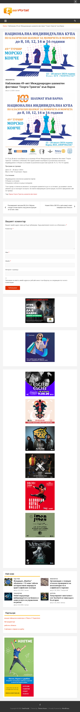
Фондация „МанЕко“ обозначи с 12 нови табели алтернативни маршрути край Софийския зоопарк (26, 584)
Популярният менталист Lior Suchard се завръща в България (61, 597)
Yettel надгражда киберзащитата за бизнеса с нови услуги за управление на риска (26, 598)
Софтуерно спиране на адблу (14, 629)
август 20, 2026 (55, 602)
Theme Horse (42, 708)
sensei (18, 90)
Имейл (8, 261)
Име (7, 252)
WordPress (65, 708)
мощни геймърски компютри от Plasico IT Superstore (22, 618)
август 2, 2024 (9, 90)
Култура (52, 593)
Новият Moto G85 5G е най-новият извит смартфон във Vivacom (58, 206)
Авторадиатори (9, 622)
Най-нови (9, 574)
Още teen (17, 579)
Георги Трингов (18, 194)
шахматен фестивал (30, 194)
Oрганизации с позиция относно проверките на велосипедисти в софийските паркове (60, 584)
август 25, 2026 (18, 590)
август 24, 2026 (55, 590)
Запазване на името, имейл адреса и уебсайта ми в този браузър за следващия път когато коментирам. (36, 281)
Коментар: (9, 229)
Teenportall (64, 590)
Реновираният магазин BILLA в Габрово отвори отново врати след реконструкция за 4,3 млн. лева (22, 207)
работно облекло (10, 625)
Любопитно (10, 80)
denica (63, 602)
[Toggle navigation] (5, 21)
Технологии (18, 593)
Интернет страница (11, 270)
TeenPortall (25, 708)
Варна (11, 194)
